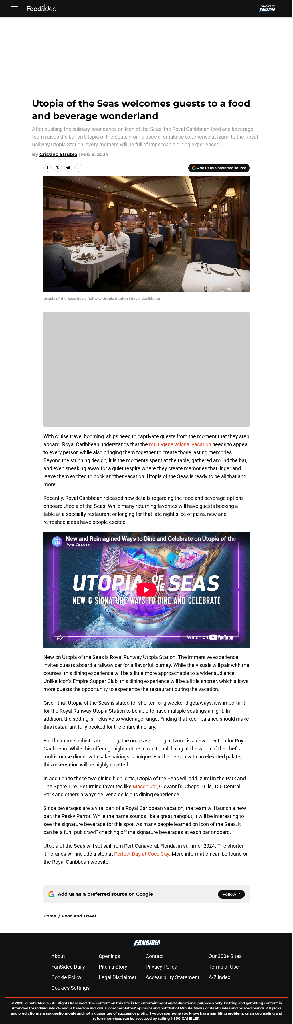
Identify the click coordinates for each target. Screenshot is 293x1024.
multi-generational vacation (180, 444)
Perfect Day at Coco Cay (141, 854)
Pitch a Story (113, 967)
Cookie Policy (66, 977)
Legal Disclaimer (117, 977)
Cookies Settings (70, 988)
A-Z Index (219, 977)
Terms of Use (224, 967)
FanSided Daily (68, 967)
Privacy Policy (161, 967)
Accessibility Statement (172, 977)
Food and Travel (79, 916)
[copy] (78, 168)
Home (49, 916)
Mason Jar (145, 786)
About (58, 956)
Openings (109, 956)
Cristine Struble (58, 154)
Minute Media (36, 1003)
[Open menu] (14, 8)
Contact (155, 956)
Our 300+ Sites (225, 956)
